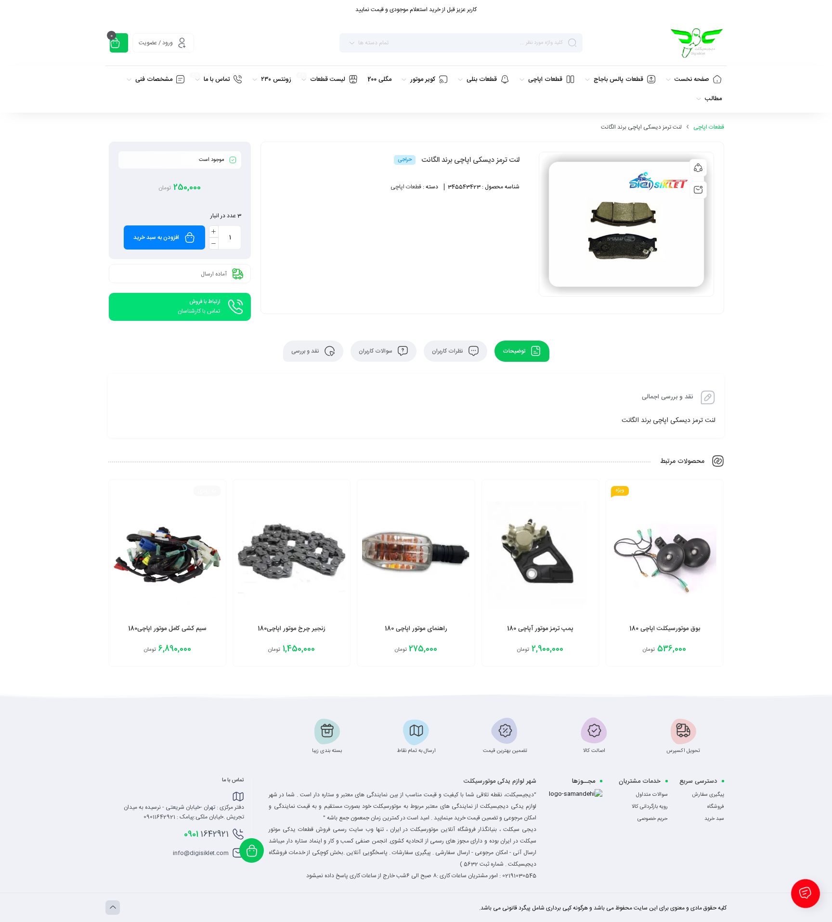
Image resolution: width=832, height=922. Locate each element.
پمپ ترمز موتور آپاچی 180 (540, 628)
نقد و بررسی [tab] (306, 351)
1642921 (206, 834)
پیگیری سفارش (708, 794)
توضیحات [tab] (515, 351)
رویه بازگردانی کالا (650, 807)
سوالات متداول (652, 794)
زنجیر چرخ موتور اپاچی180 (291, 628)
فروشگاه (715, 807)
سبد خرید (714, 819)
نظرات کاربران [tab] (448, 351)
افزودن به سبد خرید (156, 237)
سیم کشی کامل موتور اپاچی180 (167, 628)
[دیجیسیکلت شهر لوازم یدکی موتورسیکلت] (696, 42)
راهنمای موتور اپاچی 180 (416, 628)
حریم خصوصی (652, 819)
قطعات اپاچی (708, 127)
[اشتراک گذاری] (698, 167)
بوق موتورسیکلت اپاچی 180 (664, 628)
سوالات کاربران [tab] (376, 351)
